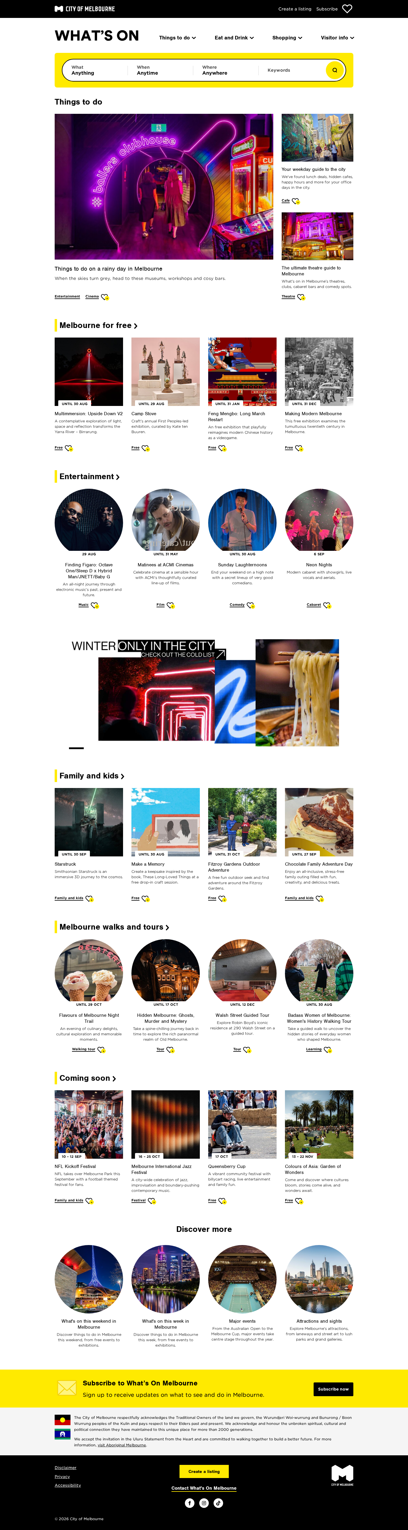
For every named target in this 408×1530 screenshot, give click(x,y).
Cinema (92, 296)
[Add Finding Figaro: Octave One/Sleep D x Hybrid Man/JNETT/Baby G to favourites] (95, 605)
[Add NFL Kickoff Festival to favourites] (90, 1201)
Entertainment (67, 296)
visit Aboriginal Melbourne (122, 1445)
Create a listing (295, 9)
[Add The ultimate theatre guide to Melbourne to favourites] (301, 297)
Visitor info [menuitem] (334, 37)
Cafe (286, 200)
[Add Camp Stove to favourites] (146, 448)
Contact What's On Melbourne (204, 1488)
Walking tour (83, 1049)
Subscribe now (333, 1389)
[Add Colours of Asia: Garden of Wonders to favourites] (299, 1201)
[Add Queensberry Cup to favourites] (223, 1201)
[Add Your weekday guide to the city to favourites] (296, 201)
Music (84, 605)
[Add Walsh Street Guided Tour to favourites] (247, 1049)
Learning (314, 1049)
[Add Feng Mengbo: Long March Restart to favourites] (223, 448)
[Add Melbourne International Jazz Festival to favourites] (152, 1201)
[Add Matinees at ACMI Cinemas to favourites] (171, 605)
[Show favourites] (347, 9)
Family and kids (69, 898)
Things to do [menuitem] (174, 37)
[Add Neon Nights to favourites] (327, 605)
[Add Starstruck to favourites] (90, 898)
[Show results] (335, 70)
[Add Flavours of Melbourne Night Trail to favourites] (102, 1049)
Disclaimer (65, 1467)
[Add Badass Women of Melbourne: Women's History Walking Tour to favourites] (328, 1049)
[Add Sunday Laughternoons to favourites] (251, 605)
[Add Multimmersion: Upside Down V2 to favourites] (69, 448)
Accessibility (68, 1485)
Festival (138, 1200)
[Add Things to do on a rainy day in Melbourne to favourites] (105, 297)
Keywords (279, 70)
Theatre (288, 296)
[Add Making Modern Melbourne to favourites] (299, 448)
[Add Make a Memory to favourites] (146, 898)
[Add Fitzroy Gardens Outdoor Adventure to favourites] (223, 898)
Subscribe (327, 9)
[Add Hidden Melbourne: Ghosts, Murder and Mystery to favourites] (171, 1049)
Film (161, 605)
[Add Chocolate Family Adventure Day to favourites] (320, 898)
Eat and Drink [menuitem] (231, 37)
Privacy (62, 1476)
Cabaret (314, 605)
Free (59, 447)
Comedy (237, 605)
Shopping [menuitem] (284, 37)
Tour (160, 1049)
